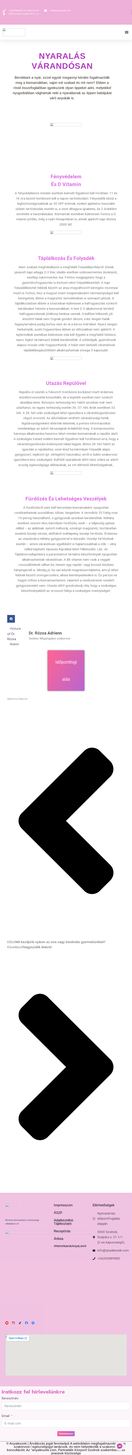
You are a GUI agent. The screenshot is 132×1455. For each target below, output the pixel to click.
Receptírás (62, 1231)
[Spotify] (33, 1322)
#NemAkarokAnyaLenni (70, 1246)
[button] (126, 32)
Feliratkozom (66, 1433)
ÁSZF (58, 1213)
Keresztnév (10, 1398)
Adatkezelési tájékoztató (63, 1221)
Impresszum (63, 1205)
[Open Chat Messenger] (119, 1446)
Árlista (58, 1239)
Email (5, 1416)
